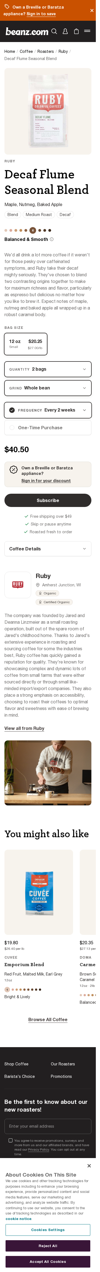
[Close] (89, 1166)
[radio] (47, 427)
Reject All (48, 1246)
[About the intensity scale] (52, 239)
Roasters (46, 51)
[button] (65, 31)
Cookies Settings (48, 1229)
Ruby (63, 51)
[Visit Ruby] (17, 585)
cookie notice (18, 1218)
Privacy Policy (38, 1149)
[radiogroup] (47, 344)
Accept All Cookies (48, 1261)
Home (9, 51)
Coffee (26, 51)
